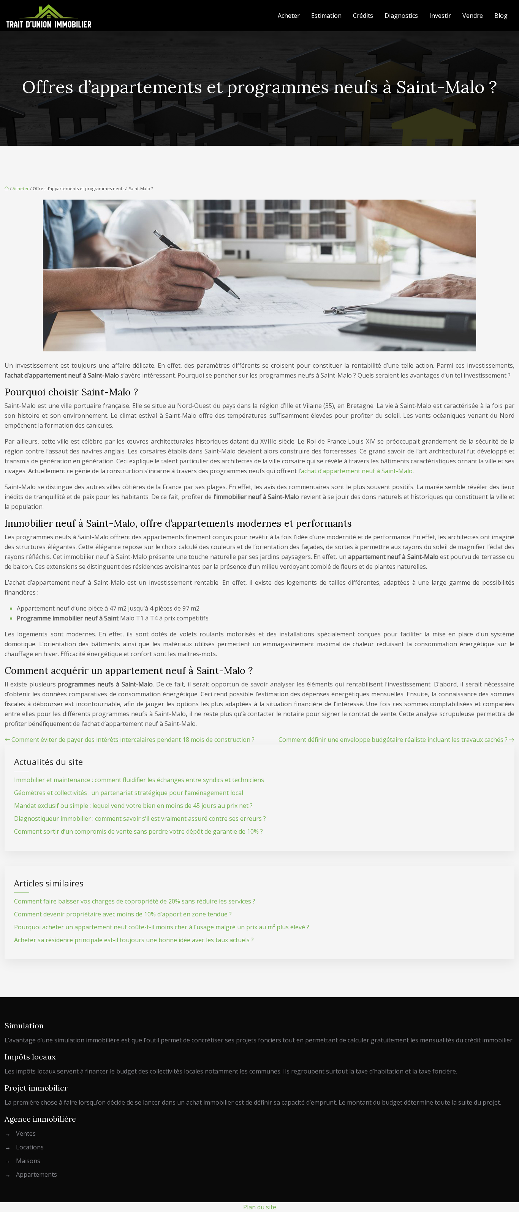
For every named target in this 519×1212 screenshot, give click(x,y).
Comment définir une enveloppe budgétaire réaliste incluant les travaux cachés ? (393, 739)
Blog (501, 15)
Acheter (289, 15)
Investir (440, 15)
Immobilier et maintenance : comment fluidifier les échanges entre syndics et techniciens (139, 780)
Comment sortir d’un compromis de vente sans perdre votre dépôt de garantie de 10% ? (138, 831)
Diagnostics (401, 15)
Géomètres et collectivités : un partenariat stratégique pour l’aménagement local (128, 793)
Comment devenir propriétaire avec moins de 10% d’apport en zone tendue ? (123, 914)
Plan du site (259, 1207)
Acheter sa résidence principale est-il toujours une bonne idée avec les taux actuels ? (134, 940)
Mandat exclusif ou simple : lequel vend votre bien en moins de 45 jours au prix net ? (133, 805)
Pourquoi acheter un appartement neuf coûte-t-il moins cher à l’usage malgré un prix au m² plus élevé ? (161, 927)
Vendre (472, 15)
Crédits (363, 15)
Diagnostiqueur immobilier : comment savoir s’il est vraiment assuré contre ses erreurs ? (140, 818)
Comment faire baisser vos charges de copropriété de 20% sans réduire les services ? (134, 901)
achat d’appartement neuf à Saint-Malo (357, 471)
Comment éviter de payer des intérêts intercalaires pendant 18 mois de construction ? (133, 739)
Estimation (326, 15)
